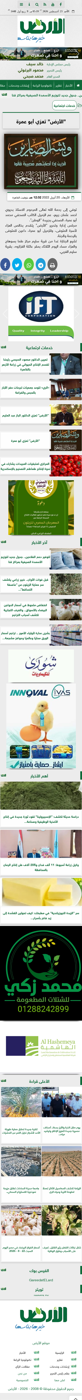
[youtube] (52, 4)
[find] (37, 4)
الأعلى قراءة (39, 1080)
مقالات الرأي (22, 1366)
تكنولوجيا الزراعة (42, 85)
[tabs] (21, 4)
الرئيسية (59, 1352)
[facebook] (60, 4)
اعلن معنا (59, 1379)
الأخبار (68, 85)
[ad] (41, 53)
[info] (29, 4)
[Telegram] (40, 264)
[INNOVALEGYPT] (41, 725)
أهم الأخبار (39, 775)
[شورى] (41, 666)
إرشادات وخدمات (19, 85)
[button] (5, 54)
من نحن (22, 1372)
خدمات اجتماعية (64, 105)
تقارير (59, 85)
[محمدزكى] (41, 973)
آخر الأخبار (39, 541)
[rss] (45, 4)
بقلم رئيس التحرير (59, 1372)
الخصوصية (22, 1379)
